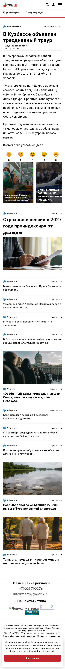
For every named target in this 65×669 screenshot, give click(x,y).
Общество (12, 213)
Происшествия (14, 27)
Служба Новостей (16, 45)
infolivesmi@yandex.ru (31, 594)
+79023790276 (31, 589)
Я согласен (32, 658)
